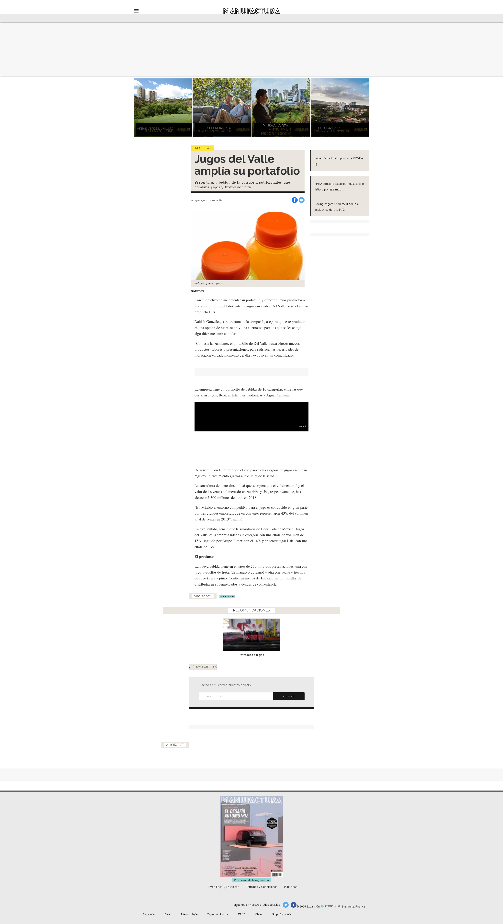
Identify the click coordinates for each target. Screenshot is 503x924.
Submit (289, 696)
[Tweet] (302, 200)
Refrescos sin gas (251, 654)
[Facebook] (295, 200)
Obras (258, 914)
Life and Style (189, 914)
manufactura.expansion (293, 905)
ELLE (241, 914)
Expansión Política (217, 914)
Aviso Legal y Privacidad (223, 886)
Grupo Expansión (282, 914)
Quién (167, 914)
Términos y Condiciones (261, 886)
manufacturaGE (286, 905)
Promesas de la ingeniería (251, 880)
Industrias (202, 148)
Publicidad (290, 886)
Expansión (149, 914)
